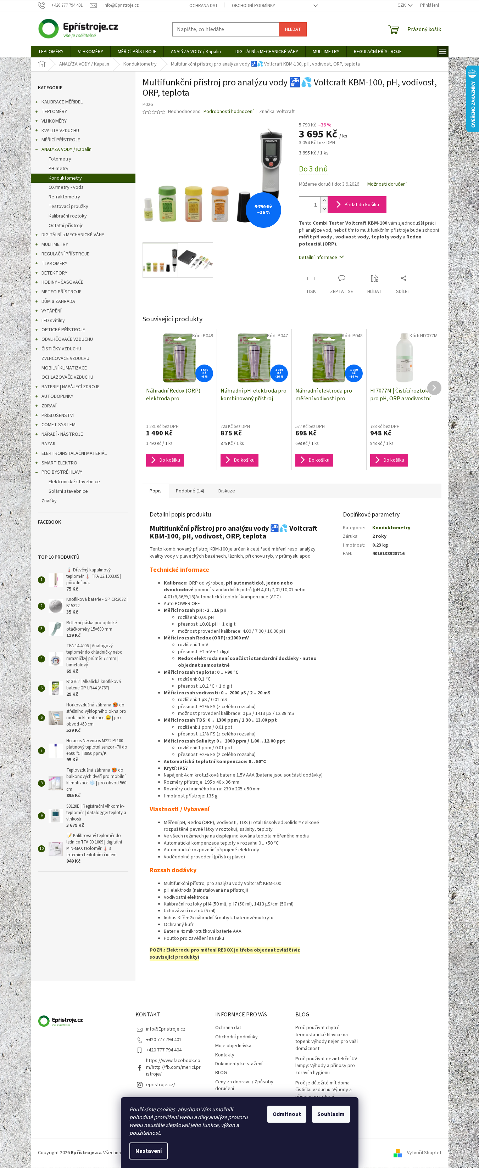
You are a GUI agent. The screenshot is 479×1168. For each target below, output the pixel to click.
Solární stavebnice (68, 491)
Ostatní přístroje (66, 225)
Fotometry (60, 159)
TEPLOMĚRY (54, 111)
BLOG (221, 1072)
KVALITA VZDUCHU (60, 130)
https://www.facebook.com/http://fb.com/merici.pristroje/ (173, 1067)
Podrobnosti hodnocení (229, 111)
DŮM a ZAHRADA (58, 301)
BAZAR (48, 443)
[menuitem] (51, 51)
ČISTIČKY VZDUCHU (61, 348)
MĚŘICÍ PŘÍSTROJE (60, 139)
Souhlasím (331, 1114)
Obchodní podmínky (253, 5)
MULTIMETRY (54, 244)
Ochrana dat (203, 5)
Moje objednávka (233, 1045)
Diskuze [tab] (226, 491)
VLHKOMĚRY (54, 121)
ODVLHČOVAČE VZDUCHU (67, 339)
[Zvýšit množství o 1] (324, 201)
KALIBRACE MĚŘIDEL (62, 102)
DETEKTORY (54, 273)
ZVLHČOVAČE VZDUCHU (65, 358)
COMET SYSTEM (58, 424)
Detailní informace (318, 257)
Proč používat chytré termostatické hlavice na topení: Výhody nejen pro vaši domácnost (326, 1038)
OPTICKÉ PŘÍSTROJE (63, 329)
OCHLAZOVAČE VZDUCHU (67, 377)
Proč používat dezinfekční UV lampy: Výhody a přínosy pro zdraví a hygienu (326, 1066)
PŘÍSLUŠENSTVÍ (57, 415)
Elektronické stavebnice (74, 481)
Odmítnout (287, 1114)
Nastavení (148, 1151)
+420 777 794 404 (164, 1050)
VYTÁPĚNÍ (51, 311)
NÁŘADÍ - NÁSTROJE (62, 434)
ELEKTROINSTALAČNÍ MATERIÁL (74, 453)
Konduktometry (65, 178)
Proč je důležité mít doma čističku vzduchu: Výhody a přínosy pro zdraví (323, 1090)
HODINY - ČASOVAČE (62, 282)
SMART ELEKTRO (59, 463)
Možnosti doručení (387, 184)
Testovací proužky (68, 206)
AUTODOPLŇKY (57, 396)
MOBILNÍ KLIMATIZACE (64, 368)
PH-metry (58, 168)
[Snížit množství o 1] (324, 209)
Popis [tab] (156, 491)
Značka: (277, 111)
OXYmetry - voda (66, 187)
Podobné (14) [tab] (190, 491)
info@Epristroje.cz (165, 1029)
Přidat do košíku (362, 204)
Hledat (293, 29)
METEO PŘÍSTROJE (61, 291)
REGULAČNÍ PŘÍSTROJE (65, 254)
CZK (402, 5)
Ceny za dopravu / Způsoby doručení (244, 1085)
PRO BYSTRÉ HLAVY (61, 472)
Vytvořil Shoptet (424, 1153)
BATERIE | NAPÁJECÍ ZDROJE (70, 386)
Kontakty (224, 1055)
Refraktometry (64, 197)
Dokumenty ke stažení (238, 1063)
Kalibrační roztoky (68, 216)
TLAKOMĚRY (54, 263)
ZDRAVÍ (48, 406)
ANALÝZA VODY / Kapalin (66, 149)
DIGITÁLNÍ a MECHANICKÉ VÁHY (72, 234)
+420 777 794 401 (164, 1039)
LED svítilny (53, 320)
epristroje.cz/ (160, 1084)
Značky (49, 500)
